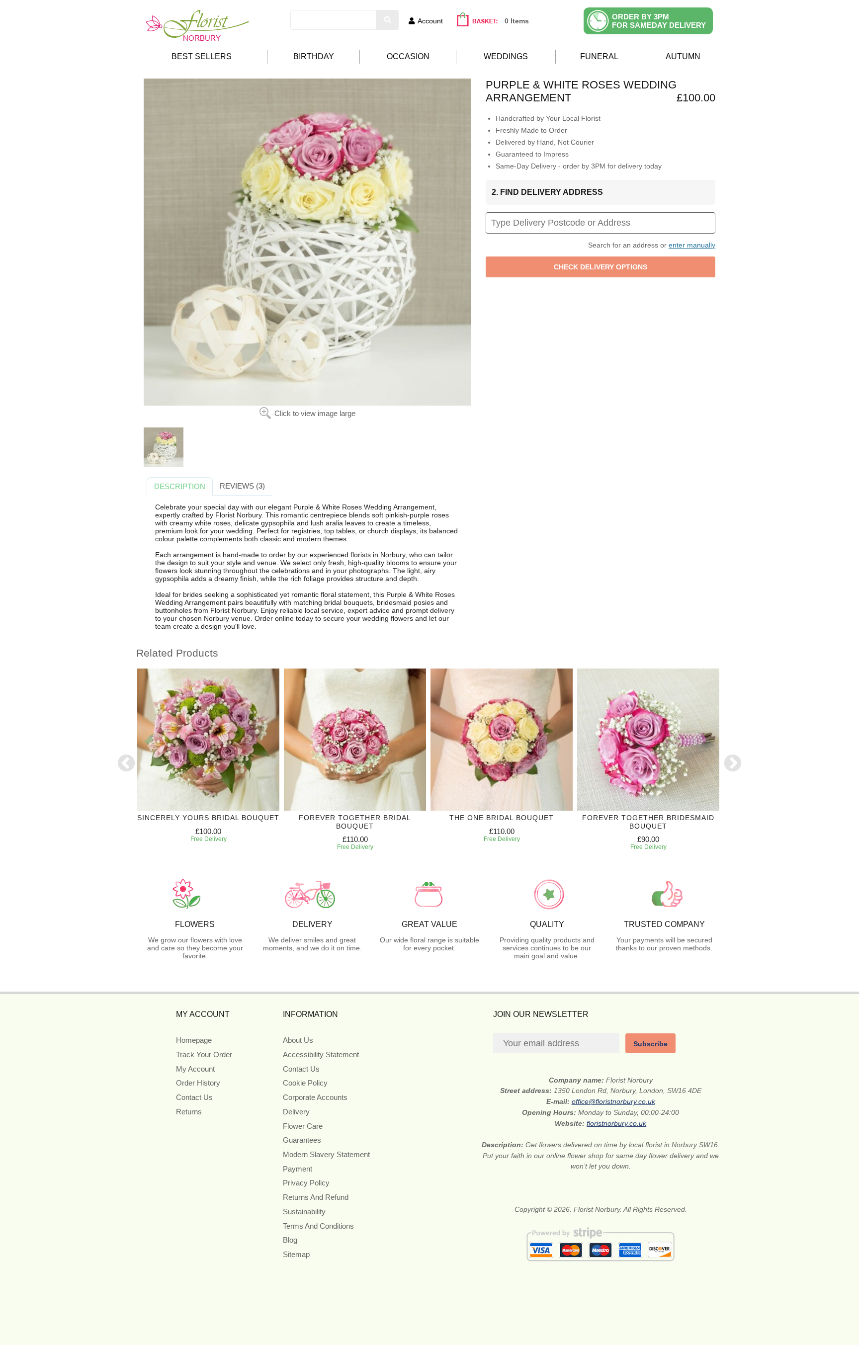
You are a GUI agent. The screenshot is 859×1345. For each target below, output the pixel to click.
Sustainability (304, 1211)
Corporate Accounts (315, 1097)
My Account (195, 1069)
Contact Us (194, 1097)
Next (733, 764)
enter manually (692, 245)
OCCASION (408, 56)
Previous (126, 764)
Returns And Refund (315, 1197)
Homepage (194, 1040)
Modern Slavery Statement (326, 1154)
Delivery (296, 1111)
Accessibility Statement (321, 1054)
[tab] (180, 486)
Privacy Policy (306, 1182)
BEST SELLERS (202, 56)
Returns (189, 1111)
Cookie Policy (305, 1083)
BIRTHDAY (313, 56)
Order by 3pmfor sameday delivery (659, 20)
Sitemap (296, 1254)
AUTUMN (683, 56)
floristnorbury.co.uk (616, 1123)
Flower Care (303, 1126)
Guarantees (302, 1140)
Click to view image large (314, 413)
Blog (290, 1240)
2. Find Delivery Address (547, 192)
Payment (297, 1169)
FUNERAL (599, 56)
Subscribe (650, 1044)
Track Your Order (204, 1054)
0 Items (517, 21)
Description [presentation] (179, 486)
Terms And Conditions (318, 1226)
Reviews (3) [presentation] (242, 486)
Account (430, 21)
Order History (198, 1083)
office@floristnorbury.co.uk (613, 1101)
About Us (298, 1040)
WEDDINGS (506, 56)
